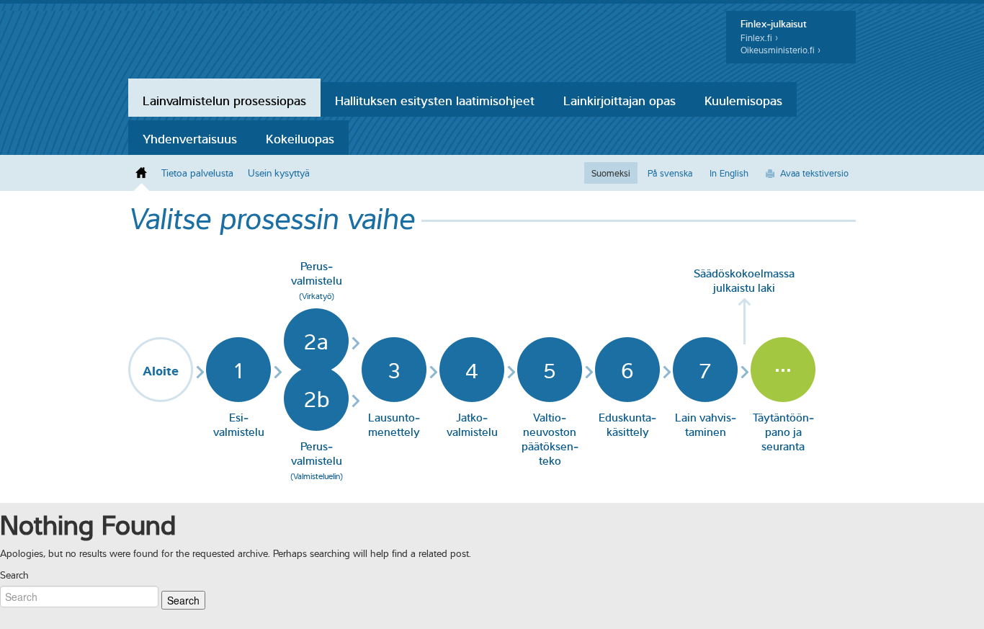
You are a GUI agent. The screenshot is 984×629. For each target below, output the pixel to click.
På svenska (670, 172)
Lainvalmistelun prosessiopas (224, 99)
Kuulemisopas (743, 99)
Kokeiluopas (300, 137)
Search (14, 575)
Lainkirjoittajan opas (619, 99)
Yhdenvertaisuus (190, 137)
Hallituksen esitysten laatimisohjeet (435, 99)
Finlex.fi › (759, 38)
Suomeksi (610, 172)
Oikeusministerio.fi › (780, 50)
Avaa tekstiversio (814, 172)
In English (729, 172)
